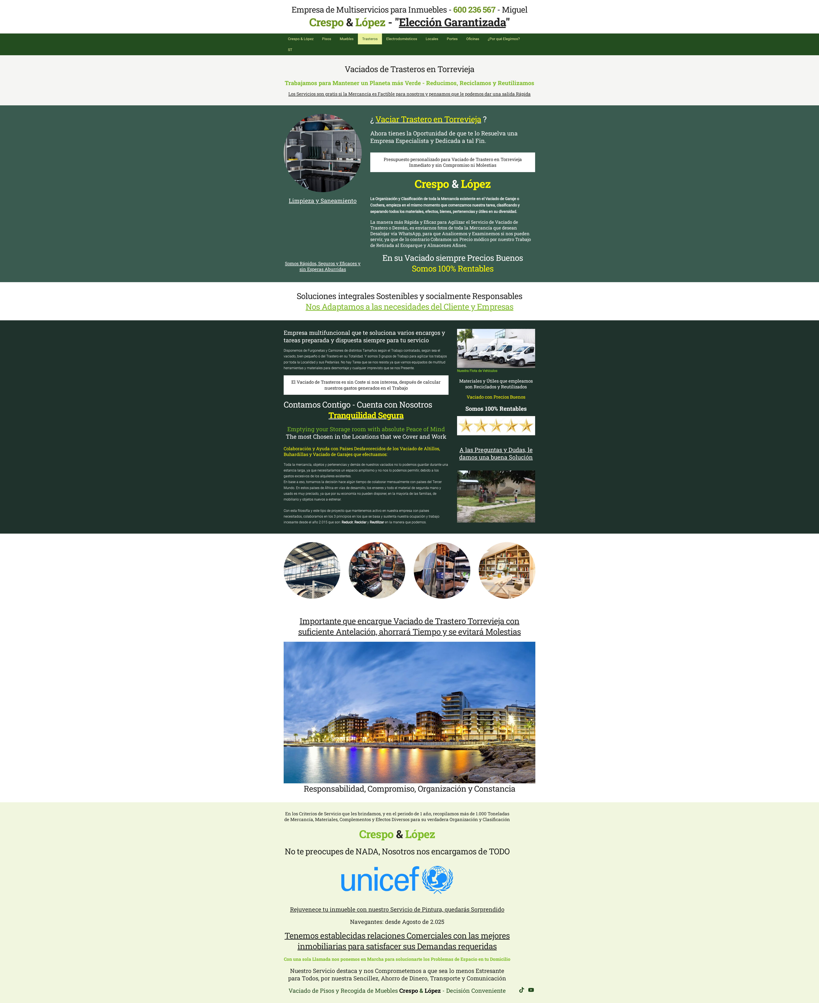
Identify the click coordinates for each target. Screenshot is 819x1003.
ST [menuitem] (290, 50)
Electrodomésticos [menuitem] (401, 39)
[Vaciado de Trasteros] (323, 153)
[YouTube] (531, 990)
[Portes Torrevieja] (496, 348)
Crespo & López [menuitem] (301, 39)
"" (452, 22)
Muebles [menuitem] (347, 39)
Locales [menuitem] (432, 39)
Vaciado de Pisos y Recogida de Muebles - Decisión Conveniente (397, 990)
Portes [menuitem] (452, 39)
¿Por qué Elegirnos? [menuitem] (504, 39)
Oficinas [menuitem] (472, 39)
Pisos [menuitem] (326, 39)
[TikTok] (521, 990)
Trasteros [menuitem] (370, 39)
